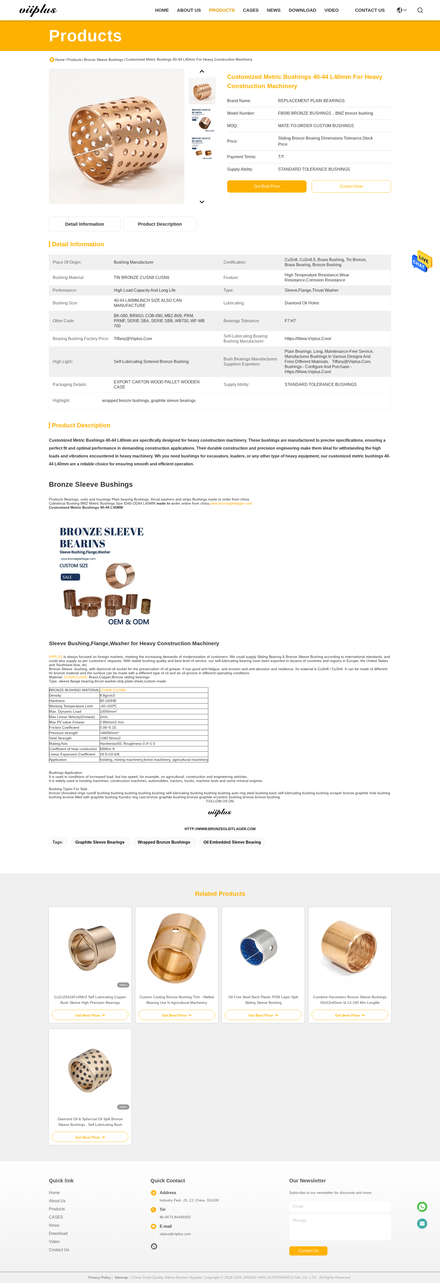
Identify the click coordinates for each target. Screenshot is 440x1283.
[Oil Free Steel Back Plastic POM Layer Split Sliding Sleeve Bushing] (263, 948)
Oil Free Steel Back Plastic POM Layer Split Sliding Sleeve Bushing (263, 1000)
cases (251, 10)
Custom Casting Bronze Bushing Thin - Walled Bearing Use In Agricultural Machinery (177, 1000)
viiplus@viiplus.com (175, 1234)
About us (57, 1201)
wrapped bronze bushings (164, 842)
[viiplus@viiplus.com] (422, 1224)
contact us (370, 10)
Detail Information (84, 224)
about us (189, 10)
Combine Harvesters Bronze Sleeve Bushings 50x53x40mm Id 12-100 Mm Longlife (350, 1000)
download (302, 10)
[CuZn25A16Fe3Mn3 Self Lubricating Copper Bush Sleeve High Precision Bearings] (90, 948)
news (274, 10)
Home (162, 10)
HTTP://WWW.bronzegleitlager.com (220, 829)
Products (74, 60)
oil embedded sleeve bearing (232, 842)
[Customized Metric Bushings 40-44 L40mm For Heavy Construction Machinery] (116, 136)
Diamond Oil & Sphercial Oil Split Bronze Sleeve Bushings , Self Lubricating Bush (90, 1122)
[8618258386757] (422, 1207)
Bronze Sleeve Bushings (103, 60)
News (54, 1225)
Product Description (160, 224)
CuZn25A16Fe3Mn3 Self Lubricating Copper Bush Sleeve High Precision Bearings (90, 1000)
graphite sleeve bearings (100, 842)
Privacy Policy (99, 1277)
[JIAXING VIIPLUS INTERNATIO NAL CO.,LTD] (38, 10)
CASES (56, 1217)
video (331, 10)
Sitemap (121, 1277)
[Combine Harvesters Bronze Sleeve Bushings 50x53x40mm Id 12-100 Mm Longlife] (350, 948)
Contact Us (59, 1250)
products (222, 10)
